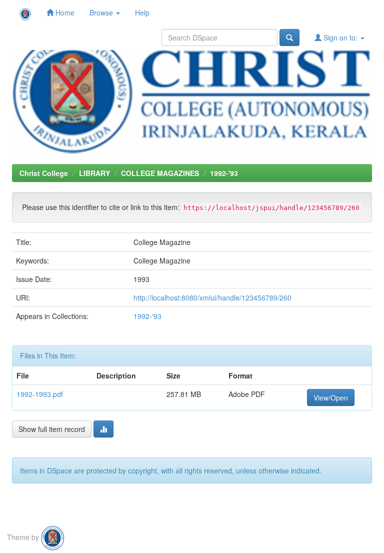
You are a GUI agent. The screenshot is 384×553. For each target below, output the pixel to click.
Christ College (44, 173)
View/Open (331, 397)
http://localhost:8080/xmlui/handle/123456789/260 (213, 297)
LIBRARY (94, 173)
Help (142, 13)
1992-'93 (224, 173)
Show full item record (51, 429)
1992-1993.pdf (39, 394)
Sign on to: (341, 37)
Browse (102, 13)
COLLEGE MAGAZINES (160, 173)
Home (64, 13)
